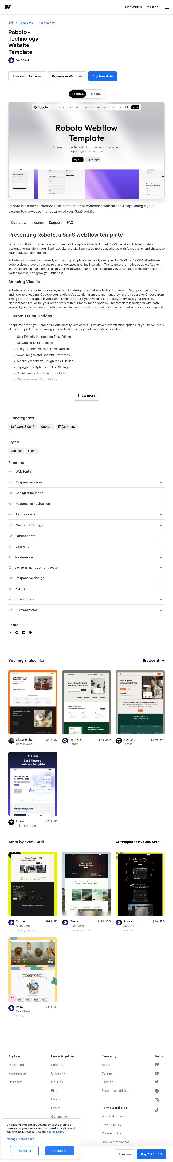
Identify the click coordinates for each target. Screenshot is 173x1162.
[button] (167, 7)
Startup (46, 426)
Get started (142, 7)
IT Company (67, 426)
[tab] (18, 223)
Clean (32, 451)
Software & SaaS (22, 426)
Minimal (16, 451)
